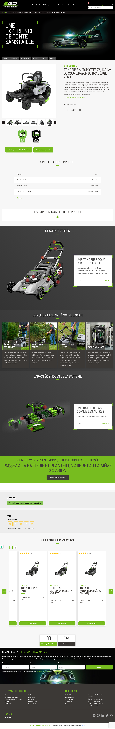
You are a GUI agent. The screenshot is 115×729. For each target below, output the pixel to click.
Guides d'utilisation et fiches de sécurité (97, 696)
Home (4, 12)
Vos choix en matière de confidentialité (67, 725)
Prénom (5, 663)
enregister (102, 5)
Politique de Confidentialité (43, 671)
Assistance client (93, 706)
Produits (61, 5)
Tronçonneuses (32, 701)
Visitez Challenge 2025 (57, 477)
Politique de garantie (94, 701)
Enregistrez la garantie (43, 150)
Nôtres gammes (48, 5)
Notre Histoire (36, 5)
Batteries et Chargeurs (11, 697)
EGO (10, 5)
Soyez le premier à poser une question (24, 503)
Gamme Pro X (32, 704)
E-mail (60, 663)
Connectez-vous (105, 3)
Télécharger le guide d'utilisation (19, 150)
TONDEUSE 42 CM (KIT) (30, 589)
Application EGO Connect (95, 703)
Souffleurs (31, 695)
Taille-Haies (31, 697)
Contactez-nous (69, 697)
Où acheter (71, 5)
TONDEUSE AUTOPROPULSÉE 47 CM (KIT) (61, 591)
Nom (31, 663)
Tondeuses (31, 699)
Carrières (68, 704)
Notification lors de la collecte (40, 725)
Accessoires (8, 695)
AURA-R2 (68, 695)
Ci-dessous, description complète (74, 97)
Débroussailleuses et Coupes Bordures (13, 700)
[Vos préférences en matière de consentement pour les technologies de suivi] (1, 546)
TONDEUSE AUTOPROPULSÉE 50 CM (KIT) (90, 591)
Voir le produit (32, 623)
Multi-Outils (8, 703)
